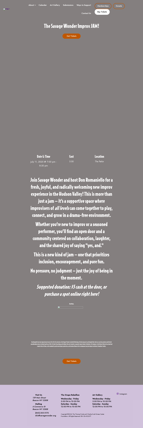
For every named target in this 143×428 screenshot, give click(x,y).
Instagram (123, 394)
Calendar (43, 5)
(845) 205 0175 (42, 413)
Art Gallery (55, 5)
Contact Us (86, 13)
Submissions (68, 5)
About (31, 5)
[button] (35, 5)
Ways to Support (84, 5)
